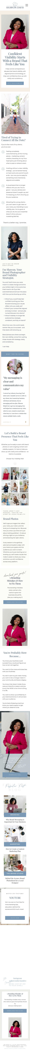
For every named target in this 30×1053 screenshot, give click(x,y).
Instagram (17, 978)
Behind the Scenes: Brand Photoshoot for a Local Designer (15, 880)
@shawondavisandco (17, 980)
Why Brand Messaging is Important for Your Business (15, 820)
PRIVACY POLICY (8, 1048)
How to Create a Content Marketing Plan (15, 850)
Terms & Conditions (20, 1048)
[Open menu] (27, 5)
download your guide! (15, 574)
